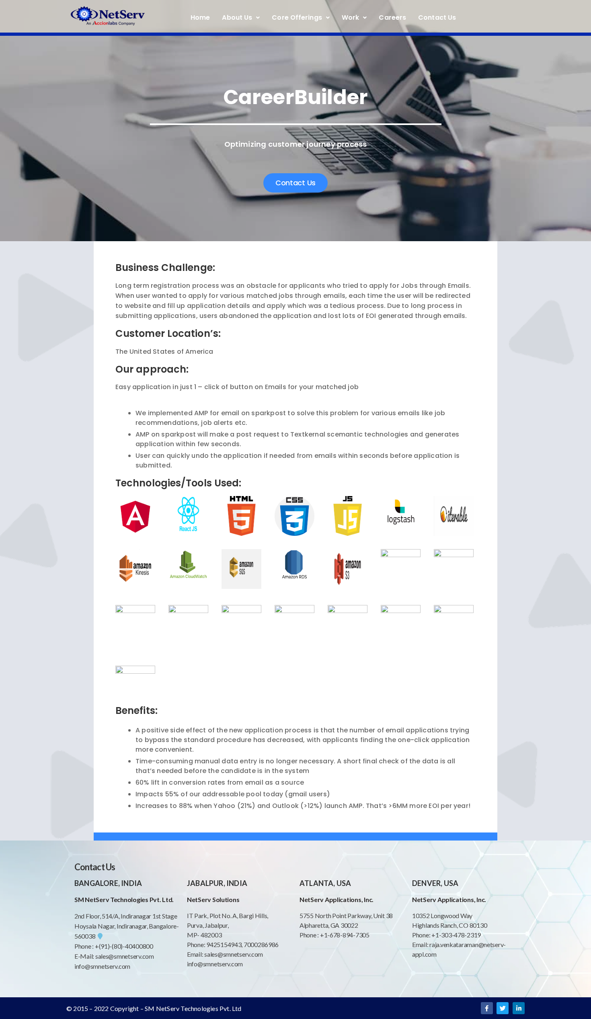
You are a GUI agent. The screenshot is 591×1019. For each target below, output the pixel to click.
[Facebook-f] (487, 1008)
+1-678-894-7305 (344, 935)
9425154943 (223, 944)
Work (350, 17)
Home (200, 17)
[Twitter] (503, 1008)
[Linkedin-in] (519, 1008)
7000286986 (261, 944)
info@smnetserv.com (102, 966)
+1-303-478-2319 (456, 935)
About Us (237, 17)
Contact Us (437, 17)
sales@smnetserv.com (124, 956)
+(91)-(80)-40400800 (124, 946)
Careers (392, 17)
